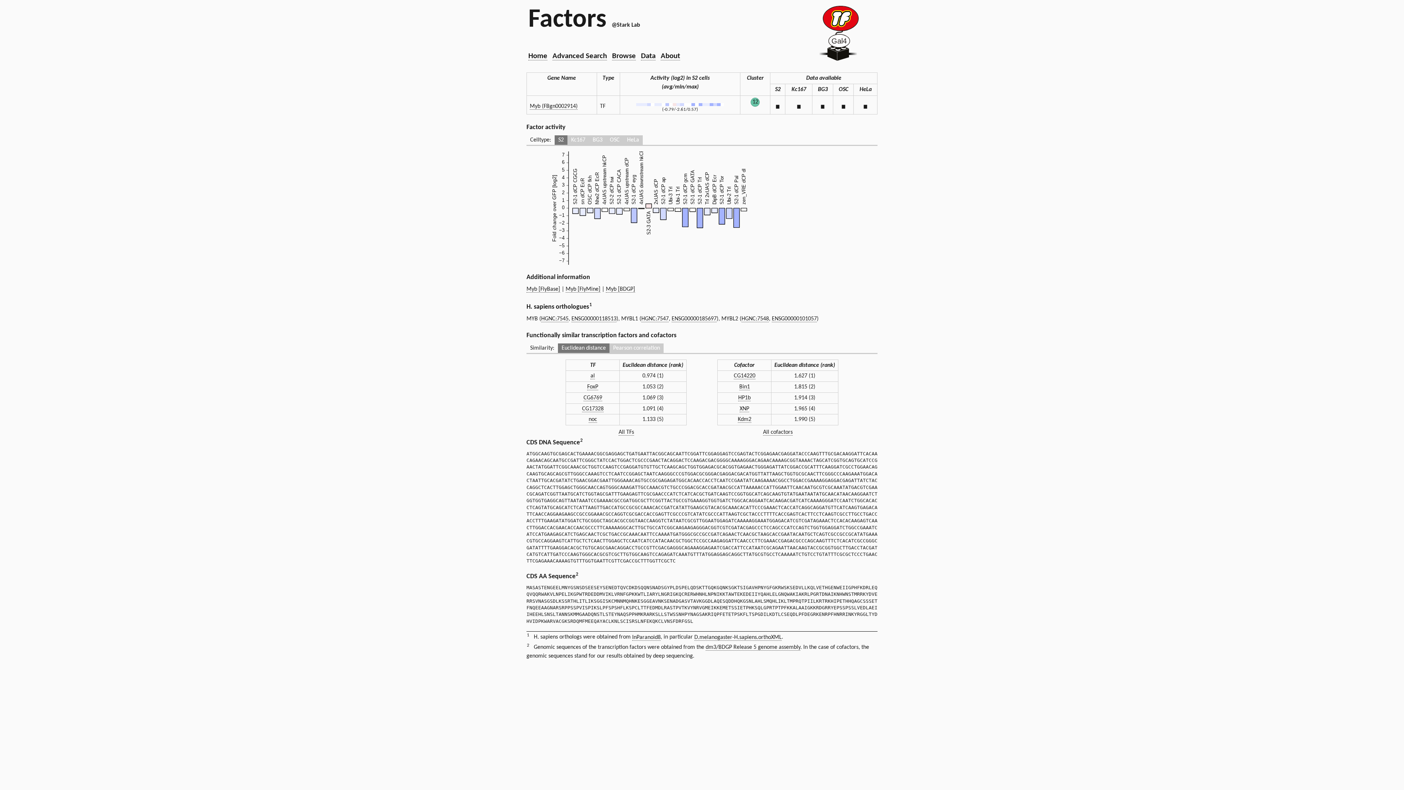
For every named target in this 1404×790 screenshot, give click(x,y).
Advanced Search (579, 56)
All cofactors (778, 432)
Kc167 (578, 140)
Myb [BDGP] (620, 289)
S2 (561, 140)
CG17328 (593, 409)
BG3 (598, 140)
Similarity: (542, 348)
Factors (567, 20)
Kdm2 (744, 419)
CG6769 (593, 398)
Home (537, 56)
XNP (744, 409)
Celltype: (540, 140)
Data (648, 56)
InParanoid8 (646, 637)
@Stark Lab (626, 25)
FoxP (592, 387)
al (592, 376)
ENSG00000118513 (593, 319)
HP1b (744, 398)
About (670, 56)
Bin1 (744, 387)
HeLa (633, 140)
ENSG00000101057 (794, 319)
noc (593, 419)
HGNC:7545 (555, 319)
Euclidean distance (584, 348)
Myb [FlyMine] (583, 289)
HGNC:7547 (655, 319)
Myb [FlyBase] (543, 289)
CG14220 (744, 376)
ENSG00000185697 (694, 319)
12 (755, 102)
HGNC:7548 (755, 319)
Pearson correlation (636, 348)
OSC (615, 140)
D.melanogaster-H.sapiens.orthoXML (738, 637)
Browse (624, 56)
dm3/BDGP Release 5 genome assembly (753, 647)
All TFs (626, 432)
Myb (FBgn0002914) (554, 106)
